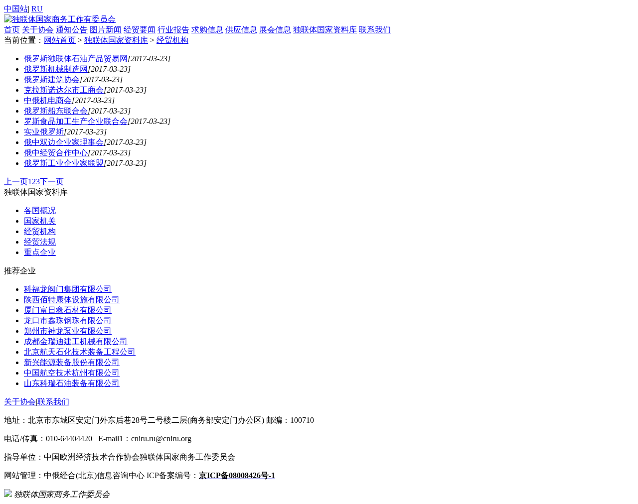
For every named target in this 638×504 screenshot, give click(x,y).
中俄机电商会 (48, 100)
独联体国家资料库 (325, 29)
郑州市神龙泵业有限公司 (68, 331)
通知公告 (72, 29)
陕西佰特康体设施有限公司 (72, 299)
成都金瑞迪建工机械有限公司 (76, 341)
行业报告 (173, 29)
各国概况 (40, 210)
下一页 (52, 181)
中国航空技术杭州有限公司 (72, 373)
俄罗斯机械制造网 (56, 69)
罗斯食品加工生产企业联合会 (76, 121)
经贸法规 (40, 242)
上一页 (16, 181)
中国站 (16, 8)
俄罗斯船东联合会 (56, 111)
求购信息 (207, 29)
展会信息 (275, 29)
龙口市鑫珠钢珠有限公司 (68, 320)
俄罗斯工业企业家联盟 (64, 163)
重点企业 (40, 252)
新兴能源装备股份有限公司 (72, 362)
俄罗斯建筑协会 (52, 79)
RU (37, 8)
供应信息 (241, 29)
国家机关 (40, 221)
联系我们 (375, 29)
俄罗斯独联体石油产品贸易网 (76, 58)
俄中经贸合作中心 (56, 152)
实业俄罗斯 (44, 131)
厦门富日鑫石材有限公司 (68, 310)
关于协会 (38, 29)
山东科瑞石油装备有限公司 (72, 383)
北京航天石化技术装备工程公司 (80, 352)
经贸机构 (172, 40)
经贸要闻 (140, 29)
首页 (12, 29)
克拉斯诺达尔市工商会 (64, 90)
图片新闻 (106, 29)
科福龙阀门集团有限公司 (68, 289)
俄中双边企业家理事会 (64, 142)
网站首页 (60, 40)
